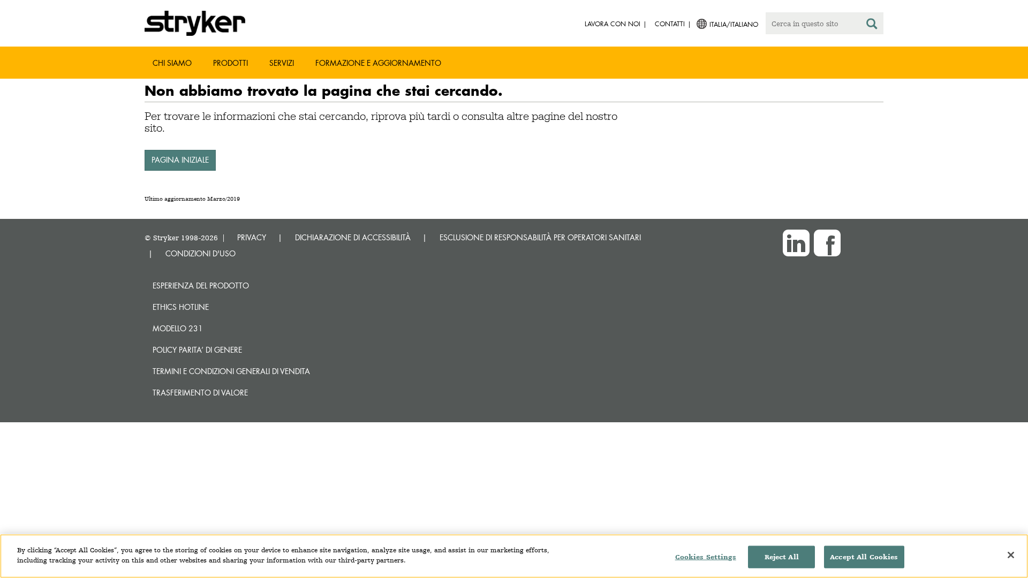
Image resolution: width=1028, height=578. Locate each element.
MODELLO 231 (178, 328)
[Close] (1011, 555)
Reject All (782, 557)
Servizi (281, 63)
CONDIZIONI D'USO (200, 253)
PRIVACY (251, 237)
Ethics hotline (181, 307)
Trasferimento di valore (200, 392)
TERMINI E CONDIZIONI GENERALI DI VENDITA (231, 371)
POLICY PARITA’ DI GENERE (197, 350)
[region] (514, 556)
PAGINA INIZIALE (180, 160)
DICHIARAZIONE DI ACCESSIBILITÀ (353, 237)
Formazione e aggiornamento (378, 63)
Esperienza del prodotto (201, 285)
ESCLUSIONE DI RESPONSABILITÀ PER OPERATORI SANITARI (540, 237)
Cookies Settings (705, 557)
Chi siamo (172, 63)
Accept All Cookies (864, 557)
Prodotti (230, 63)
